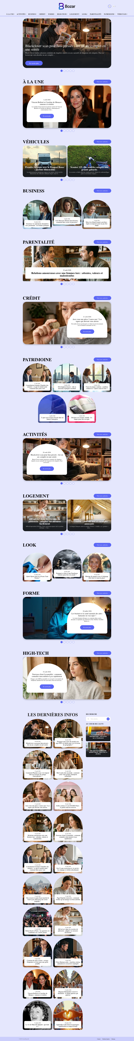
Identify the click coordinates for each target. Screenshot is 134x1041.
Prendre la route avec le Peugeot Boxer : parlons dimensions (44, 168)
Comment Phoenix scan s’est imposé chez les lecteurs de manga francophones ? (37, 774)
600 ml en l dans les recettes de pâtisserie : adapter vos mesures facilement (45, 521)
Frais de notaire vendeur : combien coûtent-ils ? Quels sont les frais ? (97, 387)
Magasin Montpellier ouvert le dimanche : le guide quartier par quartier (68, 993)
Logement (36, 496)
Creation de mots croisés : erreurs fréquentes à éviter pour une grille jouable (37, 962)
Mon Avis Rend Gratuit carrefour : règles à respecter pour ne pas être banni (97, 223)
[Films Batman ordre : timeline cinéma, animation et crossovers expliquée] (68, 952)
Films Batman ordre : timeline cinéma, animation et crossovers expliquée (68, 963)
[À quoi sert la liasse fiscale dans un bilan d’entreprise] (52, 408)
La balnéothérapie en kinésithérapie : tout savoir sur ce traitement (98, 736)
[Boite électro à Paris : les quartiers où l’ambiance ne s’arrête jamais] (37, 921)
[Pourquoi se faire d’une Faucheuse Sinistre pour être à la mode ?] (66, 563)
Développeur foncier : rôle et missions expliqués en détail (67, 387)
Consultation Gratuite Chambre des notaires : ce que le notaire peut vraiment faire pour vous (37, 387)
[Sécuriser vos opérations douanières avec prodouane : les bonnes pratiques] (37, 214)
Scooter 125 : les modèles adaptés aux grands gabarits (89, 168)
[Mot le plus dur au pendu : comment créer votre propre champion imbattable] (68, 765)
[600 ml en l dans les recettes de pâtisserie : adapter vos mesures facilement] (45, 515)
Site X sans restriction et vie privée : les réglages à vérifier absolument (68, 869)
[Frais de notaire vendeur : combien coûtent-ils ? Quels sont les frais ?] (96, 377)
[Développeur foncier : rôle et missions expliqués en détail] (67, 377)
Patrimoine (37, 359)
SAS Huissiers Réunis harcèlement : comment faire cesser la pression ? (66, 221)
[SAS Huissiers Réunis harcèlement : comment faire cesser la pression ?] (66, 211)
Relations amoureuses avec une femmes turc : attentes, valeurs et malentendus (67, 274)
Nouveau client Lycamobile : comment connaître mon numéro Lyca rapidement (47, 675)
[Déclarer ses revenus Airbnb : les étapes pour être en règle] (82, 408)
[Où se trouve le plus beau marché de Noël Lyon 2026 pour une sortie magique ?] (37, 890)
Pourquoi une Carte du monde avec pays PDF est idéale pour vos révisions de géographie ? (68, 743)
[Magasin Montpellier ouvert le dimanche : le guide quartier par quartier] (68, 984)
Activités (35, 434)
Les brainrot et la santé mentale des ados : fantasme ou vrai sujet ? (87, 614)
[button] (61, 70)
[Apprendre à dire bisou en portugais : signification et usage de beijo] (68, 1015)
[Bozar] (67, 6)
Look (29, 545)
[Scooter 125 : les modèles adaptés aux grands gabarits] (89, 161)
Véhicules (36, 141)
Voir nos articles (102, 81)
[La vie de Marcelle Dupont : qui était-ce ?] (37, 1015)
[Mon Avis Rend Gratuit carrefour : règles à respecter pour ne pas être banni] (96, 214)
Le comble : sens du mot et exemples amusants (89, 522)
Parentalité (38, 242)
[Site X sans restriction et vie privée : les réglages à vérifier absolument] (68, 858)
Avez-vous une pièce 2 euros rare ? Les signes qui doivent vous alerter (87, 320)
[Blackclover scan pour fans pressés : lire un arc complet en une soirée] (67, 459)
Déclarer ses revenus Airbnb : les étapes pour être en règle (81, 418)
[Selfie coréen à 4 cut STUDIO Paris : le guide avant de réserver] (68, 796)
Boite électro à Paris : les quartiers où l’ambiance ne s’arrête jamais (37, 931)
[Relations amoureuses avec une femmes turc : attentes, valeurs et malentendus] (67, 263)
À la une (33, 81)
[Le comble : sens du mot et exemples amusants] (89, 515)
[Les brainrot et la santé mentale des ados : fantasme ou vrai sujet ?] (67, 618)
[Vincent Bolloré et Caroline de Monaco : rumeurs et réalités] (67, 107)
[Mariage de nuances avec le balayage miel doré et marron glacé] (96, 567)
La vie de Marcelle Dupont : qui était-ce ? (38, 1025)
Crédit (31, 298)
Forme (31, 593)
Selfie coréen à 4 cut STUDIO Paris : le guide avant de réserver (68, 806)
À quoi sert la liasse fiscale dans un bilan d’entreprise (52, 418)
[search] (109, 6)
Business (33, 190)
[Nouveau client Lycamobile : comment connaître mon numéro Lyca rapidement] (67, 678)
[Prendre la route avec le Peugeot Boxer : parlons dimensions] (45, 161)
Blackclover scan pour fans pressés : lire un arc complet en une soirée (65, 47)
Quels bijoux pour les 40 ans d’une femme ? (37, 577)
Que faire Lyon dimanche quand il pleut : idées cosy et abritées (98, 752)
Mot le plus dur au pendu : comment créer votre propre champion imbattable (68, 774)
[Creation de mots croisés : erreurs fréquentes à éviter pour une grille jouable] (37, 952)
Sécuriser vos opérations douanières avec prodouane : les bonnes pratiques (37, 224)
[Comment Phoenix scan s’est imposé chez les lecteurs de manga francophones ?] (37, 765)
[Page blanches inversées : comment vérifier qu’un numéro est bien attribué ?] (68, 890)
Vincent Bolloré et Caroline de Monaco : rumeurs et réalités (46, 103)
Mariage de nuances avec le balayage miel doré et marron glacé (96, 577)
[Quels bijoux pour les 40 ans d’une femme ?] (37, 567)
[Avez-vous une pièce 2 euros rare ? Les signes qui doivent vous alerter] (67, 323)
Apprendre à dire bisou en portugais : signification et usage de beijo (68, 1025)
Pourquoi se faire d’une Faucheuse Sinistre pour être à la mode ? (67, 574)
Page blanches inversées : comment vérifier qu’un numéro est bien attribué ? (68, 899)
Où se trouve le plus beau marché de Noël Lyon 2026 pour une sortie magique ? (37, 899)
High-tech (36, 653)
